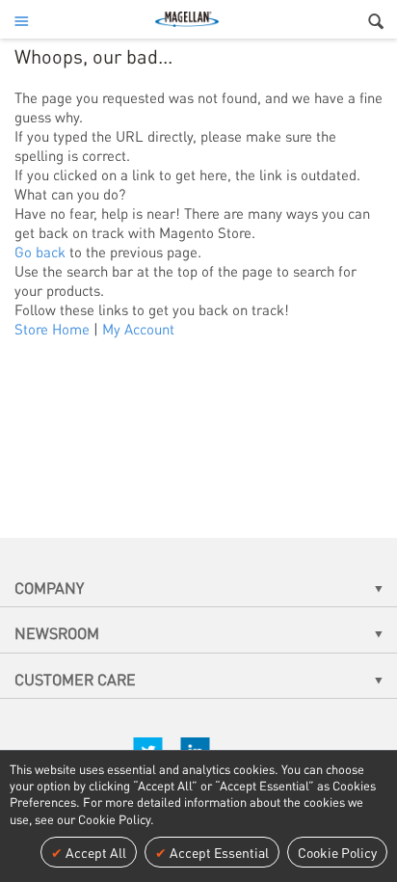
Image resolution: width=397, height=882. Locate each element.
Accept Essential (218, 852)
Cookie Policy (337, 852)
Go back (40, 251)
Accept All (94, 852)
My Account (138, 328)
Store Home (52, 328)
